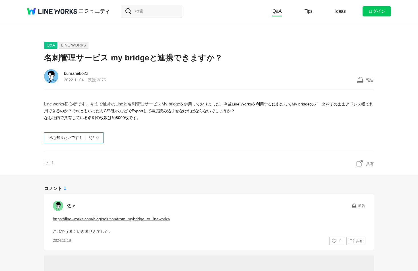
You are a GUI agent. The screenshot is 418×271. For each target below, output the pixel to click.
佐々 (71, 205)
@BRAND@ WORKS (52, 11)
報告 (370, 80)
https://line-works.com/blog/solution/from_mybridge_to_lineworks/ (111, 219)
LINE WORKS (73, 45)
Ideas (340, 11)
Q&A (277, 11)
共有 (370, 164)
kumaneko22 (76, 73)
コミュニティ (94, 11)
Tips (309, 11)
